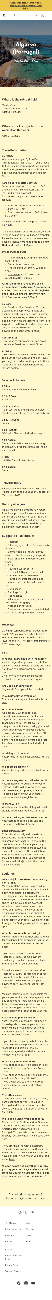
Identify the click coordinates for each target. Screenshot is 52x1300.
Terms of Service (13, 1271)
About (29, 1241)
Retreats (30, 1229)
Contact (9, 1249)
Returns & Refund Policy (13, 1257)
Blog (28, 1223)
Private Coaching (13, 1229)
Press (28, 1235)
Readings (9, 1235)
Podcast (9, 1241)
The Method (10, 1223)
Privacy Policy (11, 1265)
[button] (48, 15)
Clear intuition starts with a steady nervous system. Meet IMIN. (26, 5)
